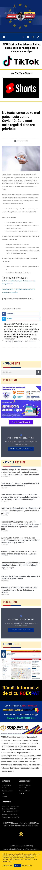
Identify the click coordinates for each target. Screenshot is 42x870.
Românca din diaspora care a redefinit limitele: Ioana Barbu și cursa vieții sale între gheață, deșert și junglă (20, 565)
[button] (3, 37)
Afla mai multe (27, 865)
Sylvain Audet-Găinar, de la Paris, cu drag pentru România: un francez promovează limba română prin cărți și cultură (20, 540)
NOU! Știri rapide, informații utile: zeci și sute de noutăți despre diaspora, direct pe (21, 48)
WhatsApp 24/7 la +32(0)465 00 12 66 (20, 718)
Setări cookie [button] (7, 865)
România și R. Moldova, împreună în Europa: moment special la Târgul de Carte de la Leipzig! (19, 589)
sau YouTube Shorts (21, 73)
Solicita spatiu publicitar (21, 448)
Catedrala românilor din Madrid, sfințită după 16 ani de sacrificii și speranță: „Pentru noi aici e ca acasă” (21, 510)
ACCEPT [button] (17, 865)
